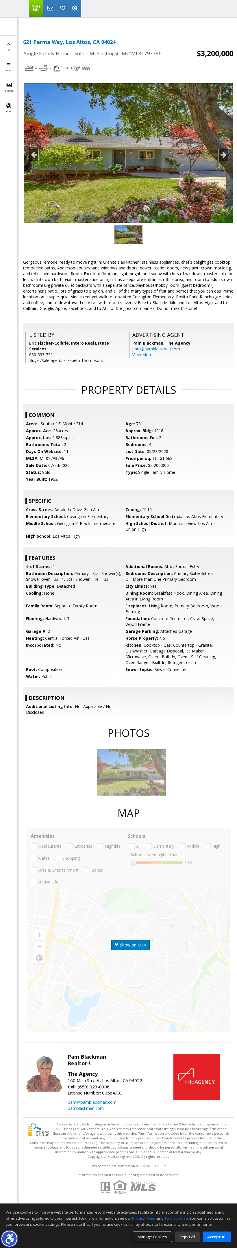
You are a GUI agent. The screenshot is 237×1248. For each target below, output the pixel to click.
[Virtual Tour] (75, 8)
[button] (9, 1239)
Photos (9, 90)
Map (8, 111)
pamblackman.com (86, 1108)
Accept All (217, 1236)
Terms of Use (176, 1218)
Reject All (187, 1236)
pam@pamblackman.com (156, 349)
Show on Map (132, 945)
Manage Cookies (152, 1236)
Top (8, 49)
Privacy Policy (144, 1218)
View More (142, 354)
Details (9, 70)
